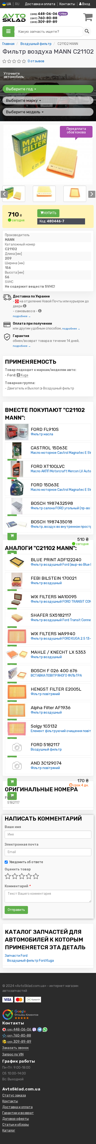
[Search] (86, 31)
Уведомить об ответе (26, 862)
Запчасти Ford (16, 956)
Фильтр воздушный (46, 583)
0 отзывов (36, 61)
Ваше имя (13, 827)
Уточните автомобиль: (14, 75)
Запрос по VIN (13, 1054)
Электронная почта (21, 845)
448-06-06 (44, 14)
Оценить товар (18, 869)
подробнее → (22, 316)
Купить (50, 213)
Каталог (8, 1131)
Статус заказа (14, 1095)
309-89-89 (43, 22)
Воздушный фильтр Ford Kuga (30, 961)
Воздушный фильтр (46, 750)
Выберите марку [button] (22, 100)
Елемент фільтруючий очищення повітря (63, 731)
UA (8, 4)
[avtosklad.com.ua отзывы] (20, 1014)
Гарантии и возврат (18, 1113)
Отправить (16, 910)
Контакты (67, 4)
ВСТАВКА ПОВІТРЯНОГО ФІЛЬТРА (56, 676)
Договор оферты (15, 1119)
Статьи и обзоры (15, 1125)
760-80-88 (43, 18)
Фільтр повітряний (45, 694)
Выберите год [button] (20, 89)
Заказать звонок (15, 1048)
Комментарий (17, 886)
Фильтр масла (42, 434)
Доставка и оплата (40, 4)
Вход (86, 4)
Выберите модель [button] (23, 112)
